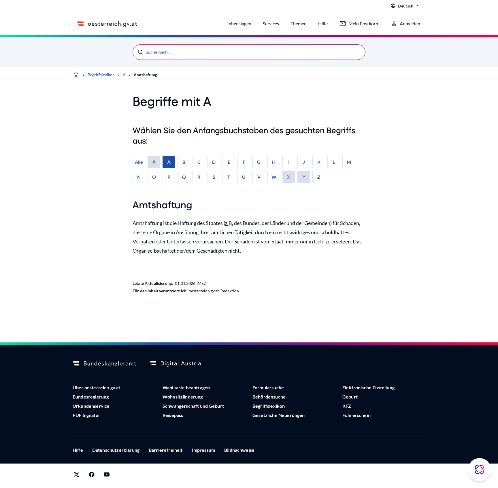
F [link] (244, 162)
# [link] (153, 162)
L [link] (334, 162)
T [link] (228, 177)
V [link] (259, 177)
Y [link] (303, 177)
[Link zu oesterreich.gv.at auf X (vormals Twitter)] (77, 475)
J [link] (304, 162)
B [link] (183, 162)
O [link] (154, 177)
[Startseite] (76, 74)
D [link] (214, 162)
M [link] (349, 162)
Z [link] (318, 177)
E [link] (229, 162)
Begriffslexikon (101, 74)
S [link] (214, 177)
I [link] (289, 162)
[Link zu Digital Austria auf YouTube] (107, 475)
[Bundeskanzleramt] (104, 364)
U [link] (244, 177)
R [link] (198, 177)
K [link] (318, 162)
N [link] (139, 177)
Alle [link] (139, 162)
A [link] (169, 162)
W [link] (273, 177)
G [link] (259, 162)
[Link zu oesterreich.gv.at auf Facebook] (92, 475)
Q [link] (184, 177)
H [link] (274, 162)
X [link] (288, 177)
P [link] (168, 177)
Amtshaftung (145, 74)
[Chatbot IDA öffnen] (479, 469)
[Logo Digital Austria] (181, 364)
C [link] (199, 162)
